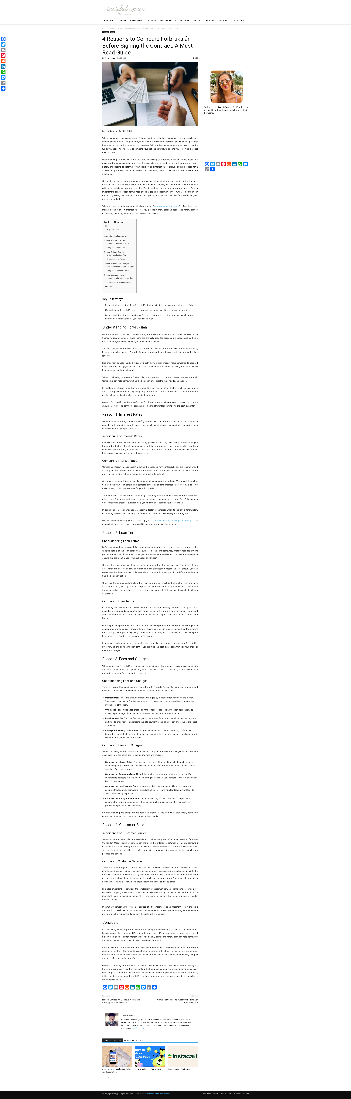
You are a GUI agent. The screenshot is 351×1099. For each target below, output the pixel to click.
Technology (237, 20)
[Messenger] (3, 77)
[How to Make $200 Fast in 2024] (150, 1056)
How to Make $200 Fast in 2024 (148, 1069)
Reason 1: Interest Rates (114, 240)
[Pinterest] (3, 55)
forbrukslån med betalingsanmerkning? (173, 520)
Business (151, 20)
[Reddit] (3, 61)
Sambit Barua (110, 58)
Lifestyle (223, 1093)
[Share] (3, 88)
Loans (112, 32)
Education (209, 20)
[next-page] (108, 1077)
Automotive (136, 20)
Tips (230, 1093)
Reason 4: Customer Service (116, 275)
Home (123, 20)
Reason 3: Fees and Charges (116, 264)
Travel (215, 1093)
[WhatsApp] (3, 72)
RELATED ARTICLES (112, 1041)
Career (196, 20)
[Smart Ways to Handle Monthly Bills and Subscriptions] (117, 1056)
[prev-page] (104, 1077)
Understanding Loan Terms (117, 255)
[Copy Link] (3, 83)
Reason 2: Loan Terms (114, 252)
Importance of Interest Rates (118, 243)
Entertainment (168, 20)
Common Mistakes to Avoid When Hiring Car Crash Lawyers (177, 1001)
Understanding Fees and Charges (120, 267)
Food (221, 20)
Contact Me (110, 20)
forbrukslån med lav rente (166, 206)
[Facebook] (3, 39)
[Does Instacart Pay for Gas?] (183, 1056)
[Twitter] (3, 44)
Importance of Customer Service (120, 278)
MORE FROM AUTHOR (133, 1041)
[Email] (3, 50)
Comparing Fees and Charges (119, 271)
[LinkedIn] (3, 66)
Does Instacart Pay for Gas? (179, 1069)
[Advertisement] (226, 48)
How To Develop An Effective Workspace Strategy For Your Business (121, 1001)
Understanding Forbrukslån (116, 236)
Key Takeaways (113, 229)
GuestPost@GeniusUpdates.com (157, 1093)
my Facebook (138, 1028)
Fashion (184, 20)
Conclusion (109, 287)
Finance (112, 28)
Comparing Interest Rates (117, 248)
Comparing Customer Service (118, 282)
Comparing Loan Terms (116, 259)
